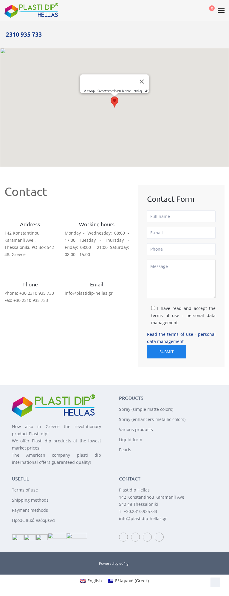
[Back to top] (215, 582)
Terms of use (25, 490)
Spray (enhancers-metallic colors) (152, 419)
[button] (114, 102)
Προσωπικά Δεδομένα (33, 520)
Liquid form (130, 439)
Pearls (125, 450)
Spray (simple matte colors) (146, 409)
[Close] (142, 81)
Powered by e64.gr (114, 563)
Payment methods (30, 510)
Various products (136, 429)
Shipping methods (30, 500)
